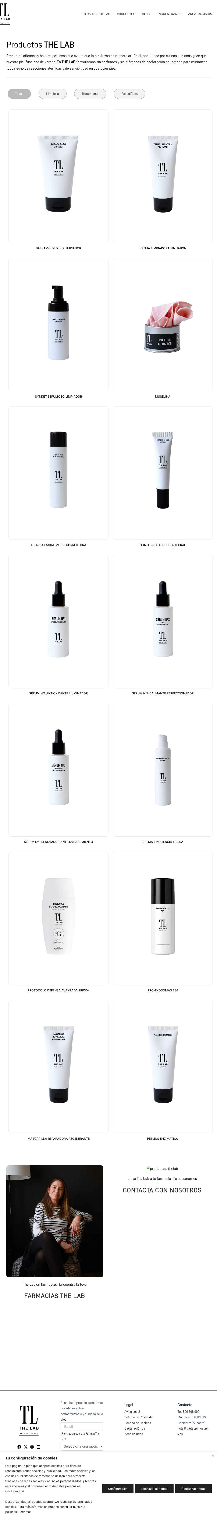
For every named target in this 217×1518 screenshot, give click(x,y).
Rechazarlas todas (154, 1488)
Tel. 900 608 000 (188, 1411)
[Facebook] (19, 1447)
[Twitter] (26, 1447)
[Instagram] (32, 1447)
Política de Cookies (137, 1423)
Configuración (117, 1488)
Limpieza (52, 93)
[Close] (212, 1455)
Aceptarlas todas (193, 1488)
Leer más (25, 1512)
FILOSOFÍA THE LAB (96, 14)
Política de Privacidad (139, 1417)
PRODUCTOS (126, 14)
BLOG (146, 14)
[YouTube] (38, 1447)
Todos (19, 93)
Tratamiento (90, 93)
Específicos (129, 93)
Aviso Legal (132, 1411)
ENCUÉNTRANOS (169, 14)
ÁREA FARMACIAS (201, 14)
